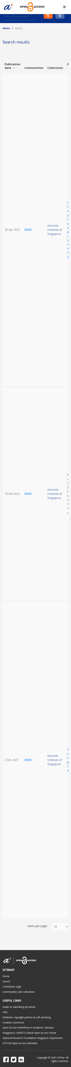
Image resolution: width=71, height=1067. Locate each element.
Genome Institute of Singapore (54, 230)
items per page (37, 926)
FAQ (5, 1012)
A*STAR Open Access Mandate (20, 1043)
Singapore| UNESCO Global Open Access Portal (29, 1032)
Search (6, 981)
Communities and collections (19, 991)
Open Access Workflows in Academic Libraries (28, 1027)
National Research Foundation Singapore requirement (33, 1038)
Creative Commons (13, 1022)
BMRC (28, 230)
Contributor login (12, 986)
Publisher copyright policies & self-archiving (27, 1017)
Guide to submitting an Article (19, 1007)
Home (6, 28)
